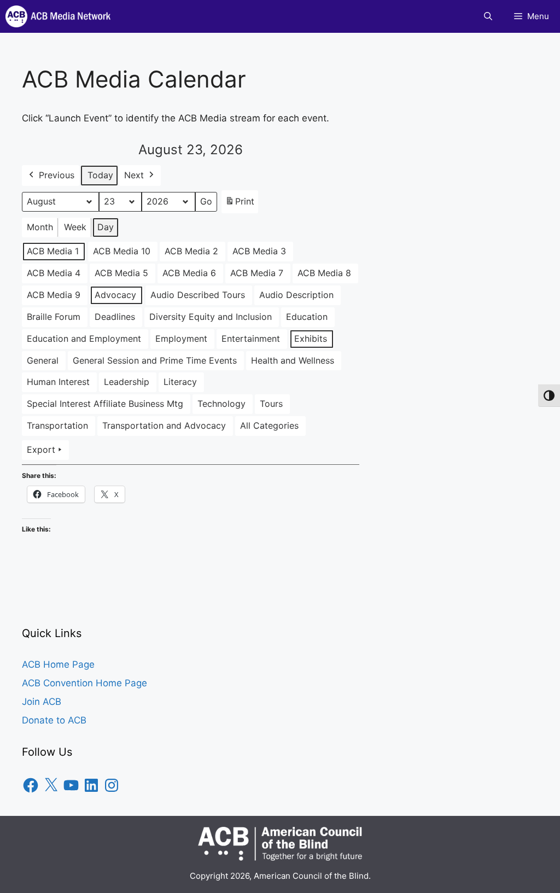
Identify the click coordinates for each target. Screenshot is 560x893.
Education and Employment (84, 338)
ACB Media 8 (324, 272)
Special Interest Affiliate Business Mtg (105, 403)
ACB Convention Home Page (84, 683)
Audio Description (296, 294)
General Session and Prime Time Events (155, 360)
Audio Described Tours (197, 294)
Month (40, 226)
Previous (56, 175)
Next (134, 175)
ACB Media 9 (53, 294)
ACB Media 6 (189, 272)
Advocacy (115, 294)
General (43, 360)
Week (75, 226)
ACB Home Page (58, 664)
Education (307, 316)
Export (41, 449)
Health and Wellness (292, 360)
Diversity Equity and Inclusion (210, 316)
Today (100, 175)
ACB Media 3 (259, 251)
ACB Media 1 (53, 251)
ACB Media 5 (121, 272)
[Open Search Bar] (488, 16)
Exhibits (310, 338)
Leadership (126, 381)
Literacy (180, 381)
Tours (271, 403)
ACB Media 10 (121, 251)
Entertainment (250, 338)
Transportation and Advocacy (164, 425)
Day (105, 226)
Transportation (57, 425)
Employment (181, 338)
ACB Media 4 (53, 272)
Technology (221, 403)
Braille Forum (53, 316)
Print (239, 204)
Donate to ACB (54, 720)
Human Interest (58, 381)
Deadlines (115, 316)
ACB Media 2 (191, 251)
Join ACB (41, 701)
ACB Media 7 (256, 272)
